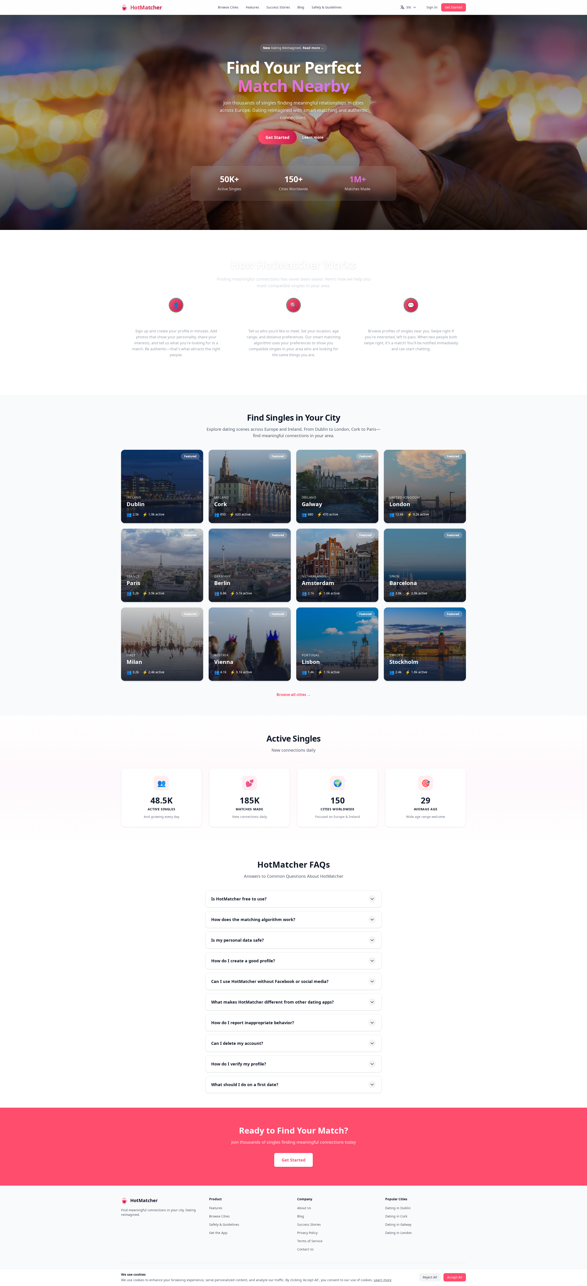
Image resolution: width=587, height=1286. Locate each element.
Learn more (307, 650)
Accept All (294, 663)
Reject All (293, 676)
